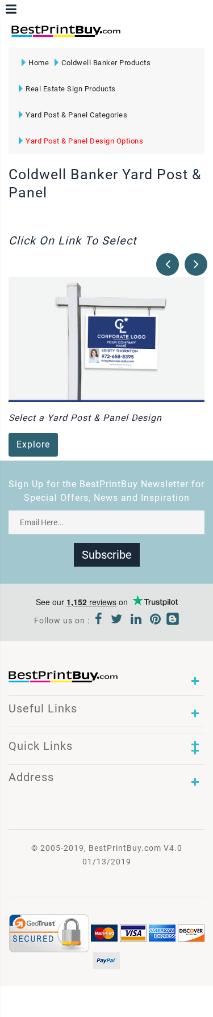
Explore (33, 444)
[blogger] (172, 620)
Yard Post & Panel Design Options (84, 141)
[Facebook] (99, 620)
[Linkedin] (136, 620)
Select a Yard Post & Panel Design (85, 417)
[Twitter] (117, 620)
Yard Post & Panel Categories (76, 115)
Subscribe (107, 555)
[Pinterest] (155, 620)
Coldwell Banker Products (106, 62)
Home (38, 62)
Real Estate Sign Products (71, 89)
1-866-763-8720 (142, 36)
